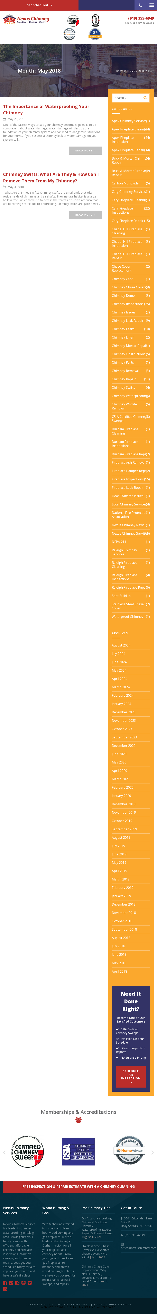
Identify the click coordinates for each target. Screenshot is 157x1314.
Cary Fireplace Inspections (122, 210)
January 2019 (121, 896)
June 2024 (119, 662)
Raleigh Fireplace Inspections (124, 577)
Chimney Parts (123, 363)
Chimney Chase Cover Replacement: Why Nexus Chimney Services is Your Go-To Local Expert (97, 1273)
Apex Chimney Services (129, 121)
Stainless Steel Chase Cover (128, 606)
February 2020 (122, 788)
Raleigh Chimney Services (124, 552)
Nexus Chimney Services (130, 534)
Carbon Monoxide (125, 183)
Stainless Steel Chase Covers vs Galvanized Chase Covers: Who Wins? (96, 1251)
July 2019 (118, 846)
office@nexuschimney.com (138, 1248)
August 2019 (121, 838)
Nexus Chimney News (128, 525)
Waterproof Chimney (127, 617)
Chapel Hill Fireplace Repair (127, 256)
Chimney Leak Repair (128, 321)
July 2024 (118, 654)
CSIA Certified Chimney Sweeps (129, 419)
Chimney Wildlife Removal (124, 406)
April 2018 (119, 972)
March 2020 (121, 779)
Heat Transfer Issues (128, 496)
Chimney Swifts (123, 388)
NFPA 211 (119, 542)
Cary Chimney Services (129, 192)
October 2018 (122, 921)
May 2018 (119, 963)
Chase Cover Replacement (121, 269)
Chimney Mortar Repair (129, 346)
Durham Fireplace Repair (130, 454)
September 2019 (124, 829)
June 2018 (119, 955)
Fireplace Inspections (128, 479)
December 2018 (124, 904)
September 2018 (124, 930)
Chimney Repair (124, 379)
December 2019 (124, 804)
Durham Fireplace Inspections (125, 444)
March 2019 (121, 879)
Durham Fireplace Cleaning (125, 431)
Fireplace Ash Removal (128, 463)
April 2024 (119, 679)
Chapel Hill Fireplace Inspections (127, 244)
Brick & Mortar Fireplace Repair (130, 173)
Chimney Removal (125, 371)
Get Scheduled (38, 5)
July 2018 (118, 946)
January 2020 (121, 796)
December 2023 (124, 712)
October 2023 (122, 729)
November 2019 (124, 813)
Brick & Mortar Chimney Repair (130, 161)
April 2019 (119, 871)
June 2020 (119, 754)
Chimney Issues (124, 312)
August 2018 (121, 938)
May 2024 (119, 671)
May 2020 (119, 762)
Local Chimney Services (129, 504)
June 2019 (119, 854)
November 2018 (124, 913)
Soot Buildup (121, 596)
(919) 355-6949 (141, 18)
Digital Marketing (81, 1307)
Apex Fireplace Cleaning (130, 129)
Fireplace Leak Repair (128, 488)
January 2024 (121, 704)
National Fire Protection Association (129, 515)
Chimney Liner (123, 337)
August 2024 (121, 645)
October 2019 (122, 821)
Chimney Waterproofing (130, 396)
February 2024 (122, 696)
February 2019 (122, 888)
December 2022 (124, 746)
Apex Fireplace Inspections (123, 140)
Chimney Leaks (123, 329)
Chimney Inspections (128, 304)
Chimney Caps (122, 279)
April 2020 (119, 771)
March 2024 (121, 687)
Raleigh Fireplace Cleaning (124, 565)
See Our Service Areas (139, 23)
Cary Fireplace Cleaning (129, 200)
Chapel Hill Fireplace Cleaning (127, 231)
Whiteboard (106, 1307)
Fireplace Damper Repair (130, 471)
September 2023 (124, 737)
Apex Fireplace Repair (128, 150)
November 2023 (124, 721)
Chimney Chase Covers (129, 287)
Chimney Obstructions (129, 354)
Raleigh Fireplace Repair (130, 588)
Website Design (53, 1307)
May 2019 (119, 863)
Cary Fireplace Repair (128, 221)
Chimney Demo (123, 296)
